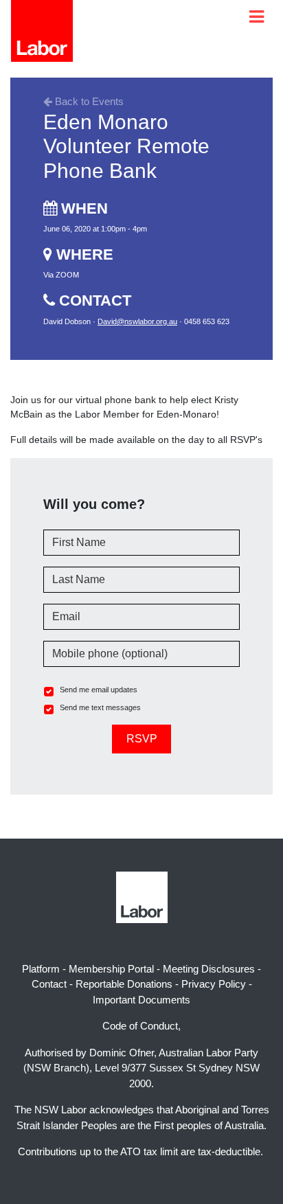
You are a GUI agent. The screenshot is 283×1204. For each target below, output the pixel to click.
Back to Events (88, 101)
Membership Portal (111, 969)
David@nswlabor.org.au (137, 321)
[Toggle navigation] (256, 16)
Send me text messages (100, 707)
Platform (41, 969)
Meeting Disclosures (209, 969)
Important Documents (141, 1000)
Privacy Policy (213, 984)
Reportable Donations (124, 984)
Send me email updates (98, 689)
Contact (49, 984)
